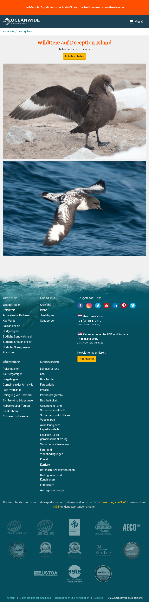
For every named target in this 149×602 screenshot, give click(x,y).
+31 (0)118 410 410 (89, 320)
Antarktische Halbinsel (16, 315)
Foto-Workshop (12, 389)
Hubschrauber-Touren (16, 405)
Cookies (98, 597)
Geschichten (47, 379)
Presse (44, 389)
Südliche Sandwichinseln (18, 336)
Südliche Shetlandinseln (17, 341)
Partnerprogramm (51, 395)
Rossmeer (9, 352)
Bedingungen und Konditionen (72, 597)
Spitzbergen (47, 320)
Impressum (47, 484)
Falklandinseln (11, 325)
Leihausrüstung (49, 368)
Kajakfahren (10, 411)
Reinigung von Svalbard (17, 395)
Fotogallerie (47, 384)
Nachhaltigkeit (49, 400)
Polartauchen (11, 368)
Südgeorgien (11, 331)
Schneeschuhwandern (16, 416)
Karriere (45, 464)
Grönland (45, 304)
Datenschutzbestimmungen (57, 469)
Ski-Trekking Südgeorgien (18, 400)
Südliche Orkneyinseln (16, 347)
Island (43, 310)
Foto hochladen (74, 56)
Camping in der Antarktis (18, 384)
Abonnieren (87, 358)
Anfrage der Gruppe (52, 490)
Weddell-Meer (11, 304)
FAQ (42, 373)
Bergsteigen (10, 379)
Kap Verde (9, 320)
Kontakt (45, 459)
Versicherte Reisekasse (54, 444)
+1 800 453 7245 (87, 339)
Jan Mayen (47, 315)
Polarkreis (9, 310)
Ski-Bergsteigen (13, 373)
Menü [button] (138, 21)
